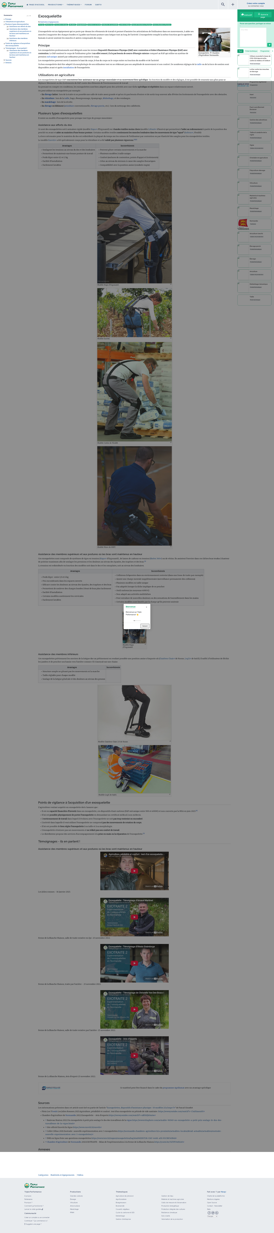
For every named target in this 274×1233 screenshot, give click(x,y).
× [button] (146, 606)
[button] (134, 620)
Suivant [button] (144, 626)
